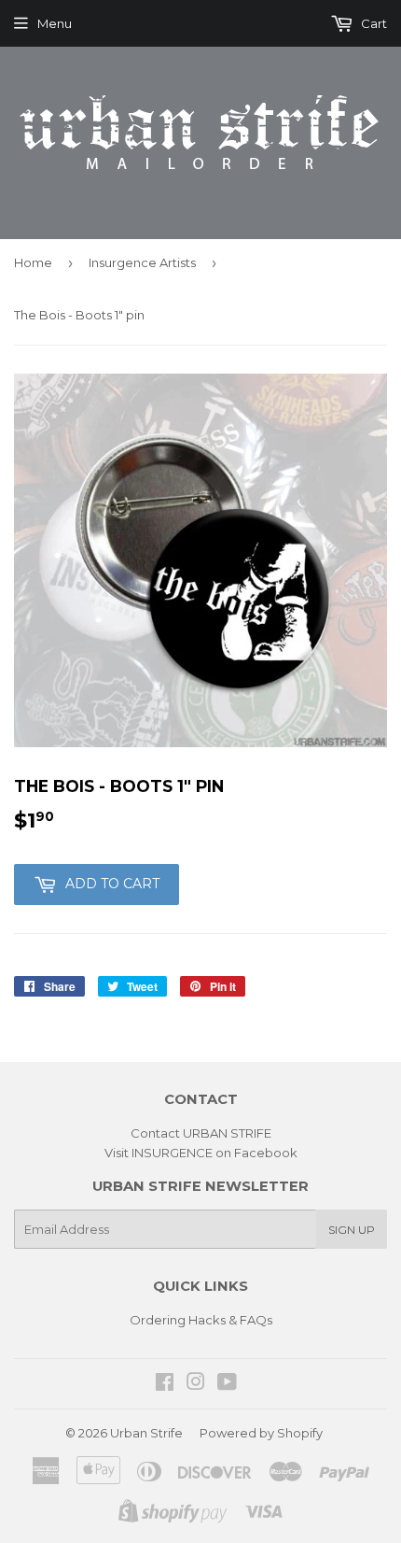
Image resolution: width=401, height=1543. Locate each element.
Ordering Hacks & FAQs (201, 1319)
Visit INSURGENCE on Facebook (200, 1152)
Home (33, 262)
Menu (54, 23)
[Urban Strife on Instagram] (196, 1384)
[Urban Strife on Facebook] (164, 1384)
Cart (372, 23)
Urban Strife (146, 1432)
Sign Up (351, 1230)
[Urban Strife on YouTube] (227, 1384)
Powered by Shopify (261, 1432)
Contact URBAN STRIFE (201, 1132)
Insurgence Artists (142, 262)
